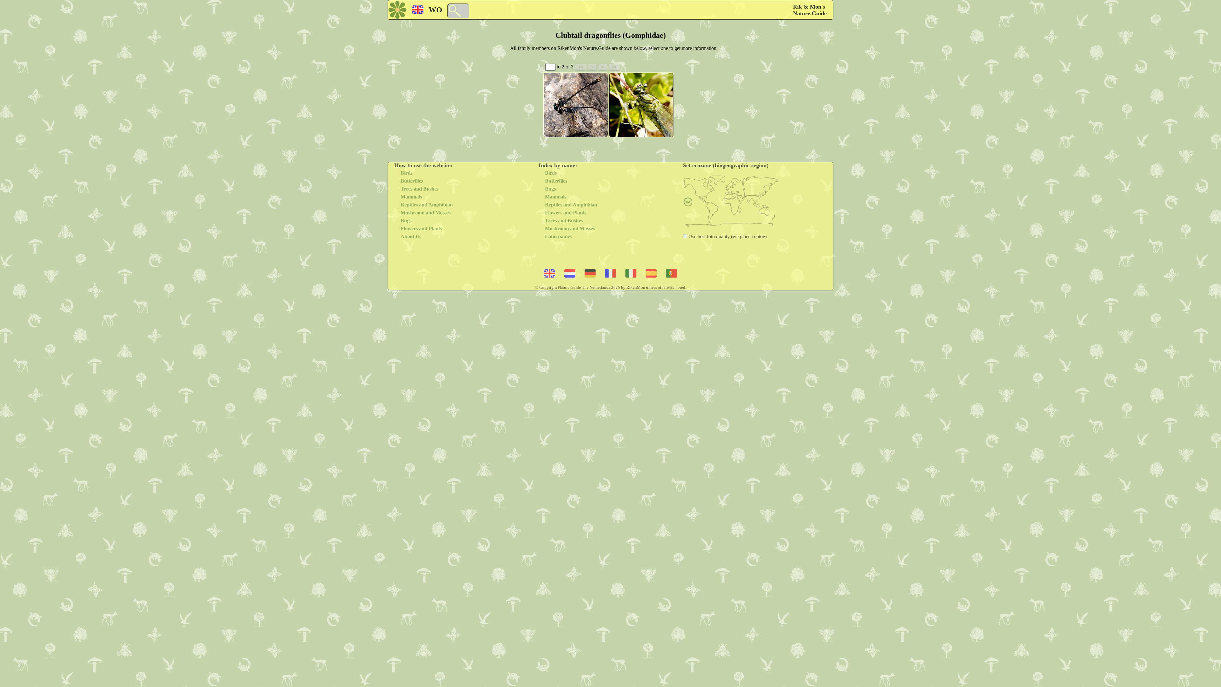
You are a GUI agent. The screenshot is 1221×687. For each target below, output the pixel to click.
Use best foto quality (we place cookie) (727, 236)
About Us (411, 236)
